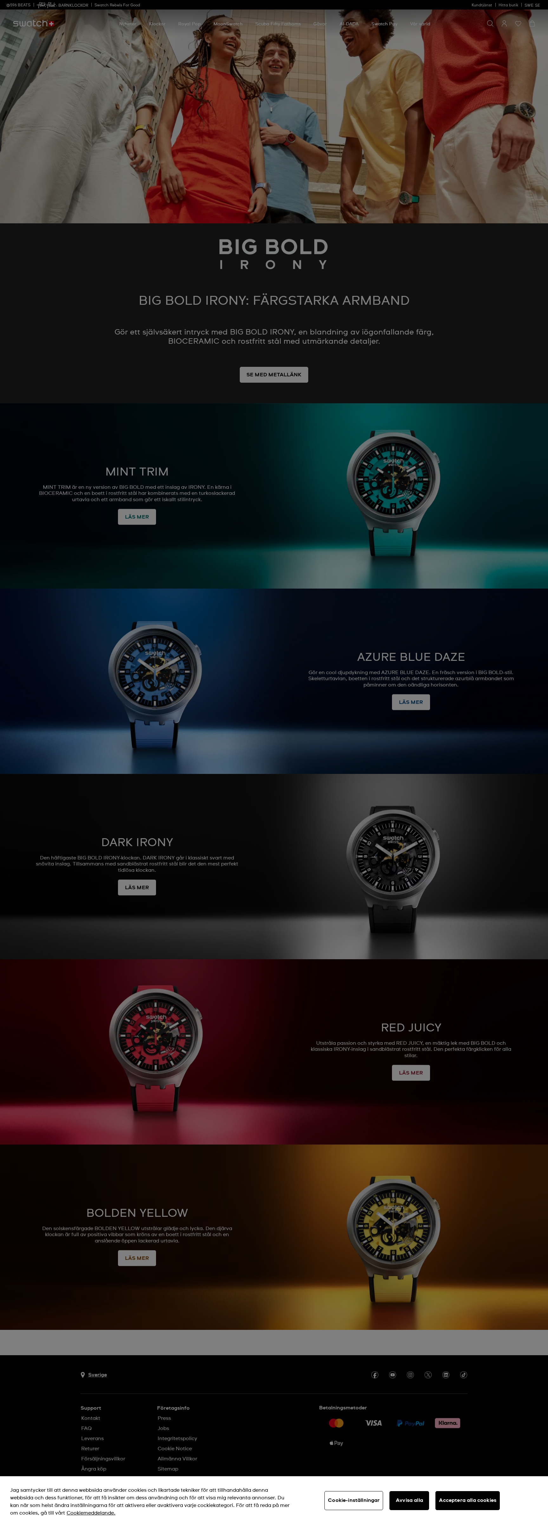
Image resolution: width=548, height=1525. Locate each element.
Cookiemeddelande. (91, 1512)
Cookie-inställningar (354, 1500)
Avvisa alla (409, 1500)
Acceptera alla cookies (467, 1500)
